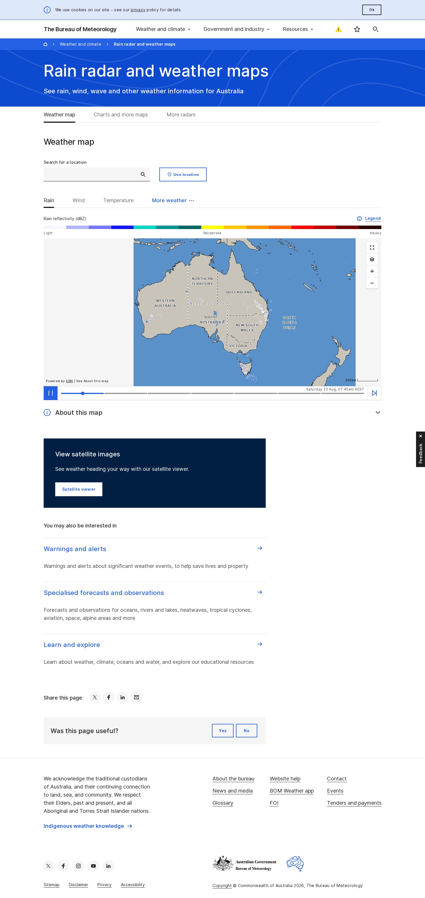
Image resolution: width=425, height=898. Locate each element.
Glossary (222, 803)
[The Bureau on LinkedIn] (108, 866)
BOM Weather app (292, 791)
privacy (138, 9)
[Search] (375, 29)
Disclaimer (78, 884)
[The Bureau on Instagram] (78, 866)
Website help (285, 779)
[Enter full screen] (372, 247)
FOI (274, 803)
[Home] (45, 44)
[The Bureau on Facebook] (63, 866)
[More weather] (372, 259)
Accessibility (133, 884)
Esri (69, 381)
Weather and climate (80, 44)
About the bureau (233, 779)
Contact (337, 779)
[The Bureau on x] (48, 866)
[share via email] (136, 697)
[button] (173, 200)
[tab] (64, 115)
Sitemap (52, 884)
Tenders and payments (354, 803)
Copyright (222, 885)
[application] (212, 312)
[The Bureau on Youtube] (93, 866)
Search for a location (65, 162)
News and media (232, 791)
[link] (88, 826)
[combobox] (97, 174)
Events (335, 791)
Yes (223, 730)
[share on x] (95, 697)
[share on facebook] (108, 697)
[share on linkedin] (122, 697)
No (247, 730)
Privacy (104, 884)
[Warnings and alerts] (338, 29)
